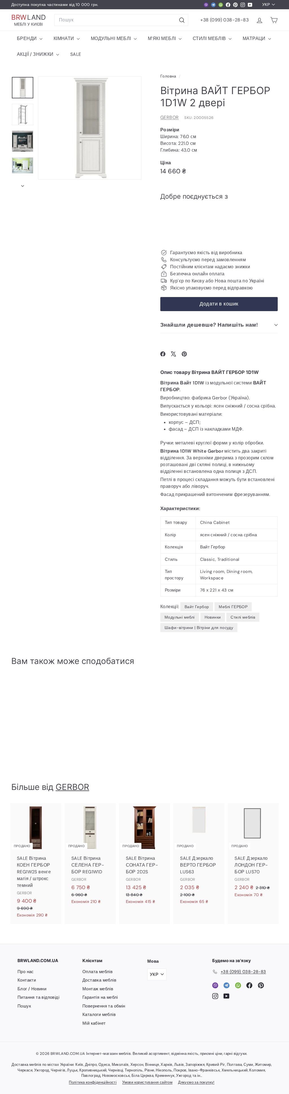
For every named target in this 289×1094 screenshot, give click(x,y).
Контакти (26, 980)
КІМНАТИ (64, 38)
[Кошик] (274, 20)
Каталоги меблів (99, 1014)
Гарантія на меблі (100, 997)
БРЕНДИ (27, 38)
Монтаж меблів (97, 989)
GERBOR (169, 117)
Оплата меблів (97, 972)
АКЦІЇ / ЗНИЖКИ (36, 54)
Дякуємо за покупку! (196, 1082)
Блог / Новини (31, 989)
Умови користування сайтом (147, 1082)
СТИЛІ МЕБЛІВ (210, 38)
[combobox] (121, 20)
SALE (75, 54)
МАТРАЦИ (255, 38)
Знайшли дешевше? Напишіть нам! (209, 324)
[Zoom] (89, 128)
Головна (169, 76)
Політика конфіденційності (93, 1082)
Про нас (25, 972)
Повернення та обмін (103, 1006)
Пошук (24, 1006)
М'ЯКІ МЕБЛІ (162, 38)
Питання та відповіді (38, 997)
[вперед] (22, 184)
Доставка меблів (99, 980)
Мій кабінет (94, 1023)
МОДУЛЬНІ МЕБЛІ (111, 38)
